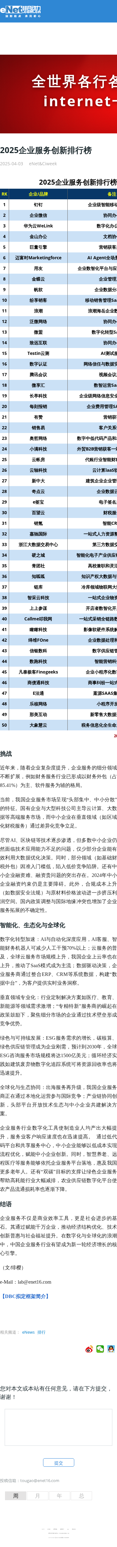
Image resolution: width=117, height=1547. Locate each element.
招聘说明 (55, 1529)
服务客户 (62, 1529)
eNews (28, 1332)
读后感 (48, 1529)
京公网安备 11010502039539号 (64, 1537)
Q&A (68, 1529)
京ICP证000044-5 (55, 1537)
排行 (41, 1332)
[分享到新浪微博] (89, 1349)
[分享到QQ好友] (111, 1349)
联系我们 (74, 1529)
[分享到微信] (100, 1349)
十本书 (42, 1529)
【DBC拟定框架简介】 (25, 1296)
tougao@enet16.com (39, 1480)
